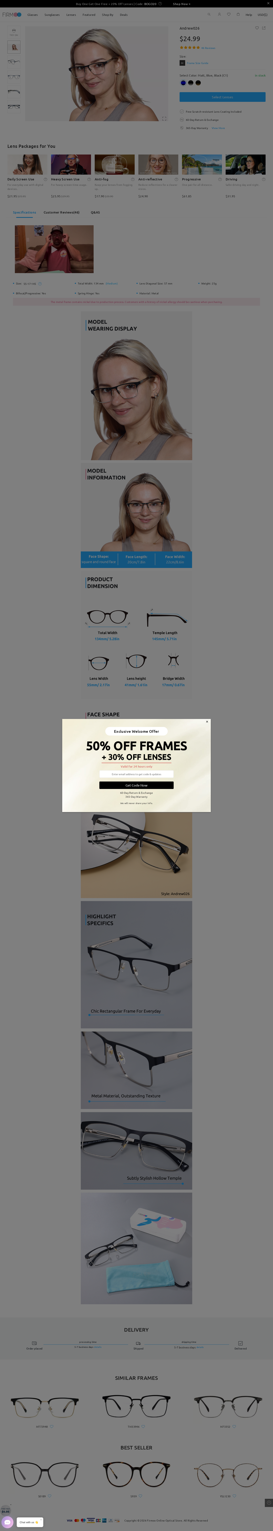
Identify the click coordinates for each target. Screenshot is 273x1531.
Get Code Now (136, 785)
